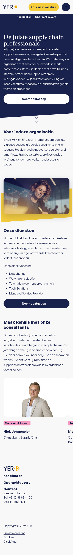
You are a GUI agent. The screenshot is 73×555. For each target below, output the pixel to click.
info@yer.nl (17, 501)
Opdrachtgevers (45, 16)
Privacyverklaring (14, 533)
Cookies (9, 537)
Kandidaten (24, 16)
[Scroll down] (36, 118)
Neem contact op (34, 99)
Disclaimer (10, 541)
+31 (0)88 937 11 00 (20, 497)
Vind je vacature (46, 6)
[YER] (11, 7)
